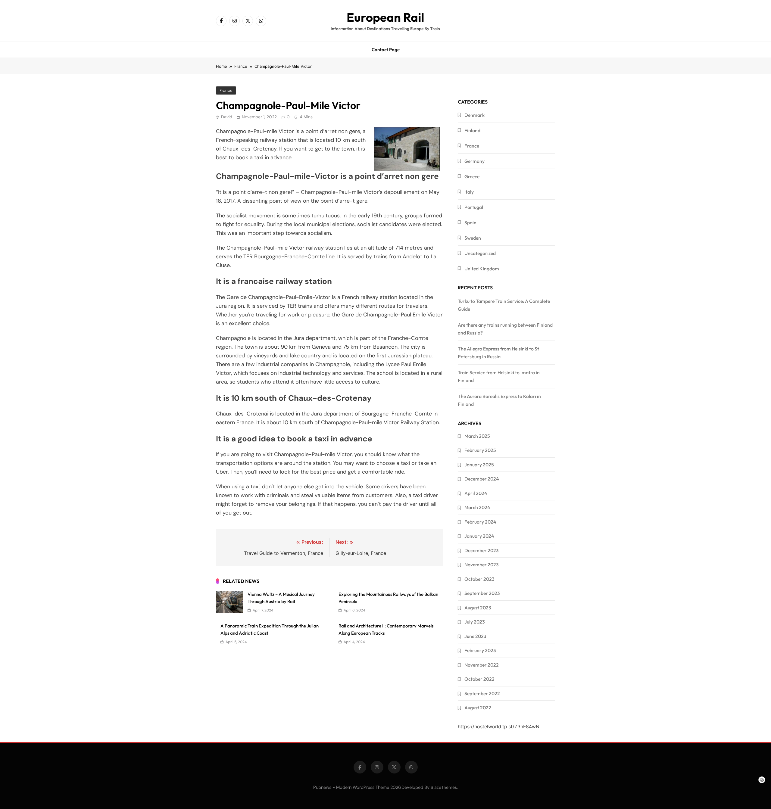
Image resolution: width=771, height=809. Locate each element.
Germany (474, 161)
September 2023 (482, 593)
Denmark (474, 115)
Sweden (472, 238)
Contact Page (386, 49)
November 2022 (481, 665)
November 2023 (481, 565)
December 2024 (481, 479)
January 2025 (479, 465)
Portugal (473, 207)
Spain (470, 222)
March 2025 (477, 436)
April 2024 (475, 493)
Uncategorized (480, 253)
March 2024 (477, 507)
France (226, 90)
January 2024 (479, 536)
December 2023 (481, 550)
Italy (469, 192)
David (226, 117)
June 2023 (475, 636)
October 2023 (479, 579)
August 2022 (477, 708)
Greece (471, 176)
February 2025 (480, 450)
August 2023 (477, 608)
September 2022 (482, 693)
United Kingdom (481, 269)
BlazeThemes (444, 787)
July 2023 (474, 622)
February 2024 (480, 522)
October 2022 (479, 679)
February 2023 (480, 650)
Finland (472, 130)
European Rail (385, 17)
